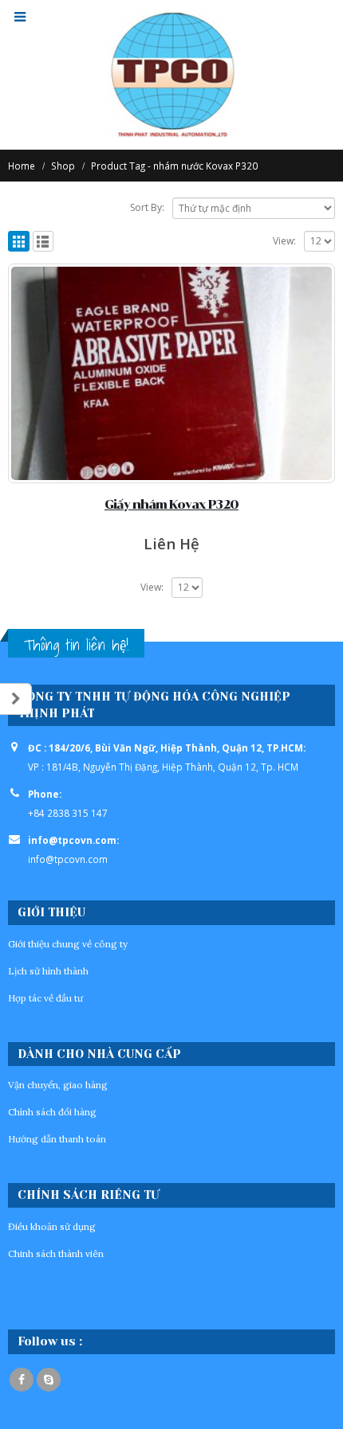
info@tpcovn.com (68, 859)
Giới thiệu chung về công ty (68, 944)
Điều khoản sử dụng (52, 1226)
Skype (49, 1380)
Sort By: (147, 207)
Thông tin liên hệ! (76, 645)
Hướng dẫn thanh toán (57, 1139)
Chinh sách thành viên (56, 1253)
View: (284, 241)
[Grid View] (19, 241)
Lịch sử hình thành (48, 971)
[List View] (43, 241)
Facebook (22, 1380)
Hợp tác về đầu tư (45, 998)
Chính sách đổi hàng (52, 1112)
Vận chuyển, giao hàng (58, 1085)
